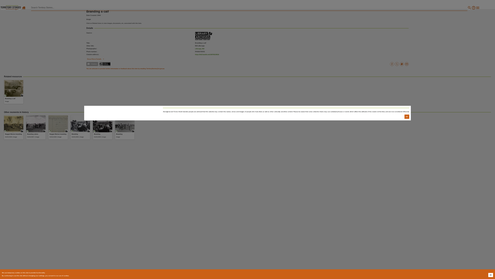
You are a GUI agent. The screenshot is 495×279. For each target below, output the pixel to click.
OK (407, 116)
